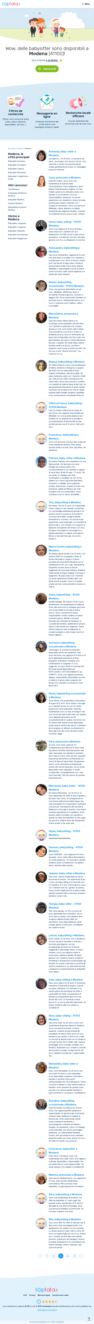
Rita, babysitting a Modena (65, 1219)
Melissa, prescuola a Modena (66, 1174)
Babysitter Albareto (16, 231)
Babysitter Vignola (16, 169)
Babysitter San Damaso (18, 234)
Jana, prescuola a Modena (65, 177)
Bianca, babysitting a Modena (66, 361)
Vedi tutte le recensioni (47, 1310)
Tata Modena (13, 189)
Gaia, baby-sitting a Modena (66, 979)
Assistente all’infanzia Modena (17, 194)
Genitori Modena (15, 203)
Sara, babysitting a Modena (65, 1194)
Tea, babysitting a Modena (65, 502)
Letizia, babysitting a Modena (66, 935)
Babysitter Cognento (17, 227)
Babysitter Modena (16, 199)
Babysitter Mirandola (17, 172)
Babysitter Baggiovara (17, 238)
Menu (87, 4)
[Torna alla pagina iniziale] (11, 4)
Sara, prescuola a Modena (64, 741)
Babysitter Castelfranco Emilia (18, 177)
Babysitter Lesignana (17, 223)
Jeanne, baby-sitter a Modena (67, 873)
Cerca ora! (49, 68)
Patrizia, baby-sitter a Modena (67, 458)
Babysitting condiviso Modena (17, 208)
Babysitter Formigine (17, 165)
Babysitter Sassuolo (16, 161)
